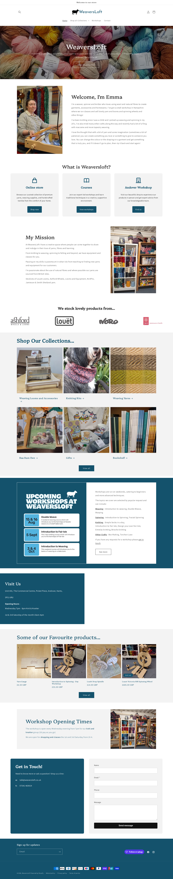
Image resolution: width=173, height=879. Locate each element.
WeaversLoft (26, 873)
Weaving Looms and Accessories (38, 398)
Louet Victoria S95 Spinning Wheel (137, 681)
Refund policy (50, 873)
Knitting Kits (73, 398)
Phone (96, 790)
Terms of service (74, 873)
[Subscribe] (59, 852)
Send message (126, 825)
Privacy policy (62, 873)
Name (96, 765)
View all (86, 468)
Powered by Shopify (37, 873)
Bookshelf (119, 457)
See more (103, 552)
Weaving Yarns (121, 398)
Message (97, 802)
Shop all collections (86, 64)
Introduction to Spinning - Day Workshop (65, 682)
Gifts (69, 457)
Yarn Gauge (22, 681)
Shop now (34, 209)
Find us (138, 209)
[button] (19, 12)
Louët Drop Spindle (95, 681)
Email (97, 777)
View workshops (86, 209)
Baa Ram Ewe (27, 457)
